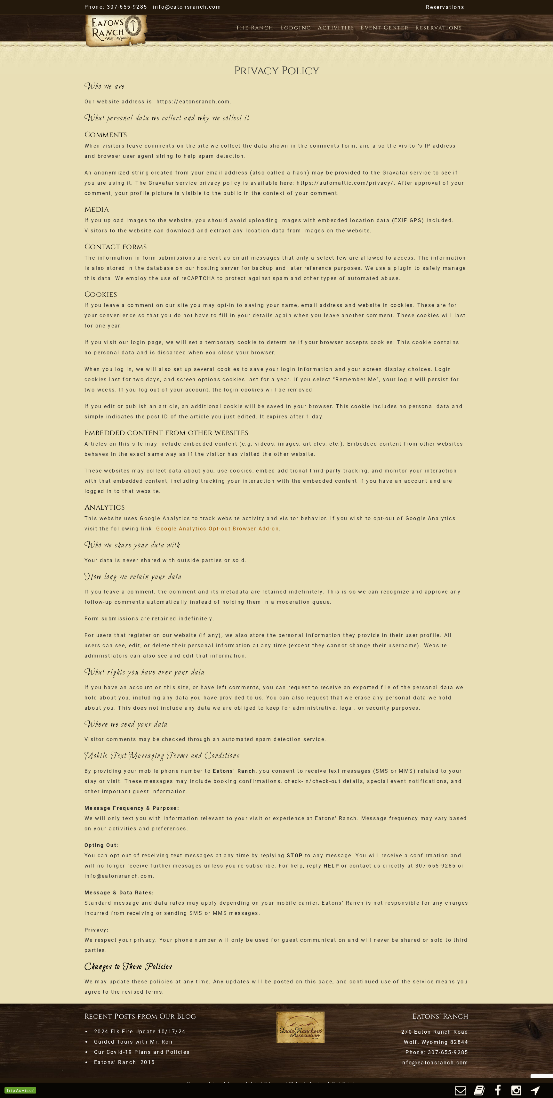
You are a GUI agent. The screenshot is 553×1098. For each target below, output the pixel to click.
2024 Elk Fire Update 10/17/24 (140, 1032)
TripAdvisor (20, 1090)
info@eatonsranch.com (187, 7)
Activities (336, 27)
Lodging (296, 27)
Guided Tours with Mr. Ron (133, 1042)
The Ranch (255, 27)
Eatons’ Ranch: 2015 (124, 1062)
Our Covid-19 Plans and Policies (142, 1052)
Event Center (385, 27)
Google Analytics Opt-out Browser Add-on (217, 529)
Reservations (445, 7)
